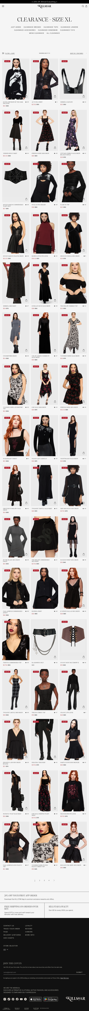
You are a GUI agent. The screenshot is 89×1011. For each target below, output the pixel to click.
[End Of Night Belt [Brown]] (73, 639)
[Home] (44, 6)
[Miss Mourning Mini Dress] (73, 485)
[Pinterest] (13, 999)
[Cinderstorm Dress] (16, 332)
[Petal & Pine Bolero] (44, 181)
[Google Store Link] (50, 999)
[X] (25, 999)
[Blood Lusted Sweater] (44, 233)
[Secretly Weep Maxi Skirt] (16, 790)
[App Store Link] (35, 999)
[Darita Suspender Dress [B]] (73, 739)
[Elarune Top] (73, 181)
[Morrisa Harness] (73, 79)
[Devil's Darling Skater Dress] (16, 233)
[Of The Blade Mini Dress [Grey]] (16, 536)
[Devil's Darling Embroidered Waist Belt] (16, 181)
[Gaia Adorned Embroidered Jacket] (16, 588)
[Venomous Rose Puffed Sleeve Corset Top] (44, 842)
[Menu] (3, 6)
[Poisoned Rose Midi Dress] (44, 130)
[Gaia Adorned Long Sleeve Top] (16, 842)
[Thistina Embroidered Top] (16, 639)
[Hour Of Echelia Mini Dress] (73, 233)
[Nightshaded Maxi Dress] (73, 435)
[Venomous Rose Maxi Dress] (73, 332)
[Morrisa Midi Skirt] (16, 283)
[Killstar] (76, 999)
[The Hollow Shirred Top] (73, 283)
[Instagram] (4, 999)
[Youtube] (21, 999)
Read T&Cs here (64, 978)
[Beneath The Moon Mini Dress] (73, 842)
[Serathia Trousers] (44, 739)
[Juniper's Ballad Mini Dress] (73, 588)
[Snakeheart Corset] (16, 435)
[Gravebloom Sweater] (73, 790)
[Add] (26, 96)
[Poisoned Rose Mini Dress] (73, 384)
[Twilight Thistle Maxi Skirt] (44, 485)
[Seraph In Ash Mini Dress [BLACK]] (16, 739)
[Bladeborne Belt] (44, 639)
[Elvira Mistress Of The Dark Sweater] (16, 79)
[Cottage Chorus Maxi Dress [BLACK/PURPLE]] (73, 130)
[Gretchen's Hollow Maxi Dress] (16, 485)
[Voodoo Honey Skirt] (16, 130)
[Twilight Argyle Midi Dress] (16, 689)
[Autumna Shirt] (44, 79)
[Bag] (86, 6)
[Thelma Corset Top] (44, 689)
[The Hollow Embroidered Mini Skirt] (44, 536)
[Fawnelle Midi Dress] (44, 384)
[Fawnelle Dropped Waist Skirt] (44, 790)
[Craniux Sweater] (73, 689)
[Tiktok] (9, 999)
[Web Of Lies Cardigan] (44, 435)
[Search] (83, 6)
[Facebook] (17, 999)
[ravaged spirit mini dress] (73, 536)
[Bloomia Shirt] (44, 588)
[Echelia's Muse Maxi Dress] (44, 283)
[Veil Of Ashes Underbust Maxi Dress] (44, 332)
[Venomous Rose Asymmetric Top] (16, 384)
